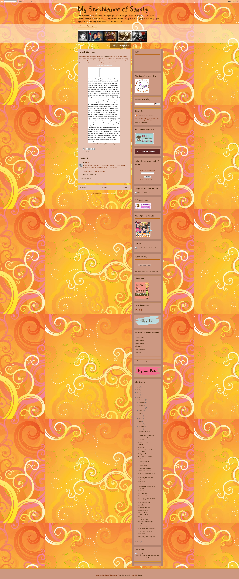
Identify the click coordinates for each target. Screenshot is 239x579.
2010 (138, 392)
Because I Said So (140, 337)
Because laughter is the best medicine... (146, 450)
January (141, 429)
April (140, 421)
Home (81, 26)
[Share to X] (91, 149)
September (142, 408)
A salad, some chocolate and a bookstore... (146, 474)
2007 (138, 542)
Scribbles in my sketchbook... (146, 435)
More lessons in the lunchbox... (147, 528)
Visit (146, 271)
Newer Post (83, 187)
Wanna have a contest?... (145, 471)
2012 (138, 387)
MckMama (138, 352)
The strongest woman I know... (144, 432)
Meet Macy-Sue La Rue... (145, 502)
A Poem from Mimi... (144, 461)
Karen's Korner (139, 343)
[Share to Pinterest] (94, 149)
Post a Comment (86, 179)
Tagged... (141, 444)
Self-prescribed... (143, 526)
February (141, 426)
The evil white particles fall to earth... (146, 487)
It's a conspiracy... (143, 510)
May (140, 418)
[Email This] (87, 149)
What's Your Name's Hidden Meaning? (104, 144)
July (140, 413)
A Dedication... (142, 459)
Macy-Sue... (141, 491)
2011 (138, 390)
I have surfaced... (143, 496)
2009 (138, 395)
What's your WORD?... (145, 531)
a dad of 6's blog (105, 57)
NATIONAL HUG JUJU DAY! (145, 522)
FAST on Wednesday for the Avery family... (146, 513)
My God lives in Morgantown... (143, 465)
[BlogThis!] (89, 149)
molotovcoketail (125, 575)
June (140, 416)
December (142, 400)
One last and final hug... (145, 468)
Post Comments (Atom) (108, 193)
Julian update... (142, 481)
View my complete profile (142, 122)
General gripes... (143, 493)
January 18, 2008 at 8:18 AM (91, 174)
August (141, 410)
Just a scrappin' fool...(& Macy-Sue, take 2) (146, 499)
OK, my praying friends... (145, 456)
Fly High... (141, 447)
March (141, 424)
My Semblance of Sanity (113, 9)
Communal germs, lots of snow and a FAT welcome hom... (147, 537)
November (142, 402)
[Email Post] (83, 149)
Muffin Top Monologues (141, 361)
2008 (138, 397)
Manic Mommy (139, 340)
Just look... (141, 505)
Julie (84, 162)
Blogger (140, 575)
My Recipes (91, 26)
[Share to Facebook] (92, 149)
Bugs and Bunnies (140, 358)
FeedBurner (151, 180)
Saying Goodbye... (143, 454)
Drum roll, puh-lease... (144, 507)
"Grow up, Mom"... (143, 519)
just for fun (87, 152)
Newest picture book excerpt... (144, 438)
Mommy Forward (140, 349)
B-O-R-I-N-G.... (143, 442)
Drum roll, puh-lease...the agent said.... (145, 478)
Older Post (125, 187)
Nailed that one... (143, 484)
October (141, 405)
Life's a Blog (138, 346)
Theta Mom (138, 355)
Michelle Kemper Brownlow (145, 116)
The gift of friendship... (144, 517)
